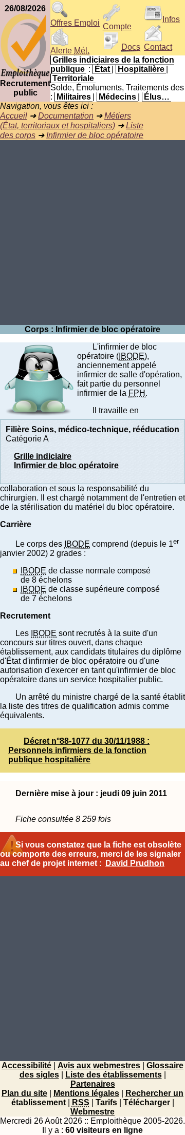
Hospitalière (141, 69)
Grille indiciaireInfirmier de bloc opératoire (66, 461)
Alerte (69, 50)
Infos (171, 19)
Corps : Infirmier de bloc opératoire (92, 329)
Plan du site (24, 1093)
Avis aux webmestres (99, 1065)
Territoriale (73, 78)
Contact (158, 47)
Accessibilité (26, 1065)
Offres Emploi (75, 22)
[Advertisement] (92, 232)
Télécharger (146, 1102)
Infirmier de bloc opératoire (94, 135)
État (102, 69)
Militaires (74, 96)
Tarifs (106, 1102)
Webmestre (92, 1111)
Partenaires (92, 1084)
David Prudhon (134, 863)
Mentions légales (86, 1093)
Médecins (117, 96)
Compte (117, 26)
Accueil (13, 115)
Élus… (157, 96)
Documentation (66, 115)
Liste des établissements (113, 1074)
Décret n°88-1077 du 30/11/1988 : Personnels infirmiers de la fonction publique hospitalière (79, 750)
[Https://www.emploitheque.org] (25, 76)
